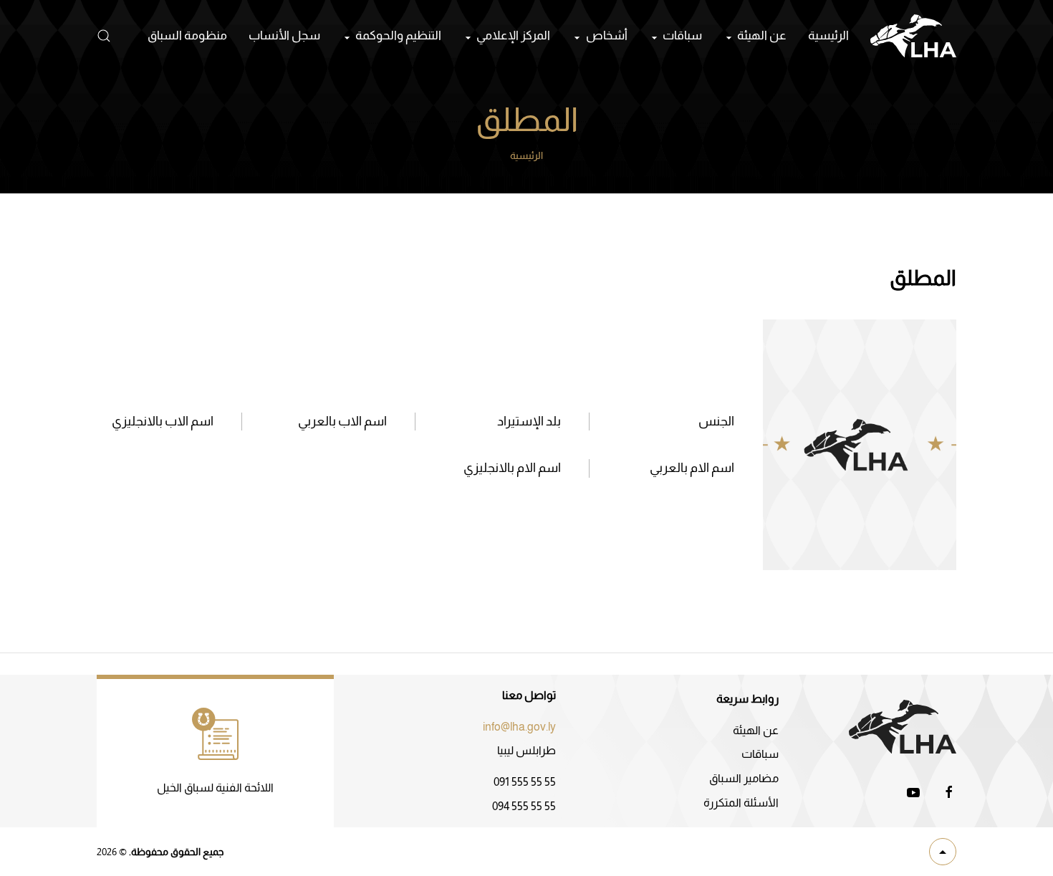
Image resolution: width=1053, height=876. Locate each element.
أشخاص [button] (606, 35)
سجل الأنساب (284, 35)
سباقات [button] (682, 35)
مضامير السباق (744, 778)
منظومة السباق (187, 35)
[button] (104, 35)
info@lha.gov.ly (519, 727)
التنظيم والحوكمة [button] (398, 35)
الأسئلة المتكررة (741, 802)
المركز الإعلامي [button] (513, 35)
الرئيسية (828, 35)
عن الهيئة (756, 730)
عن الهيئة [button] (762, 35)
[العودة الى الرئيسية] (913, 35)
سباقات (760, 754)
